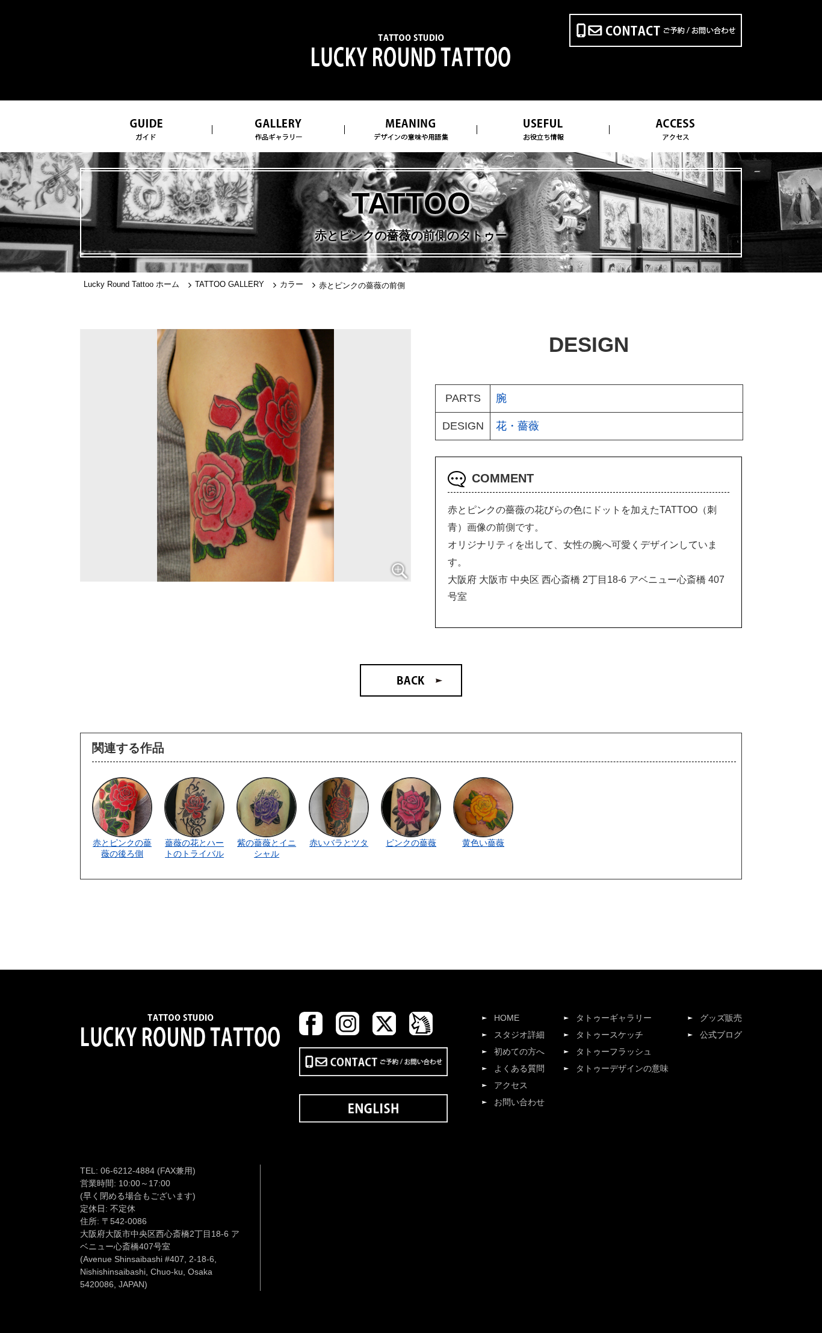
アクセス (511, 1085)
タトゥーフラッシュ (614, 1051)
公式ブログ (721, 1034)
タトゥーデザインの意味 (622, 1068)
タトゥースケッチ (609, 1034)
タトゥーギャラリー (614, 1018)
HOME (506, 1018)
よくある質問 (519, 1068)
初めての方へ (519, 1051)
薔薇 (528, 426)
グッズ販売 (721, 1018)
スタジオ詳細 (519, 1034)
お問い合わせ (519, 1102)
